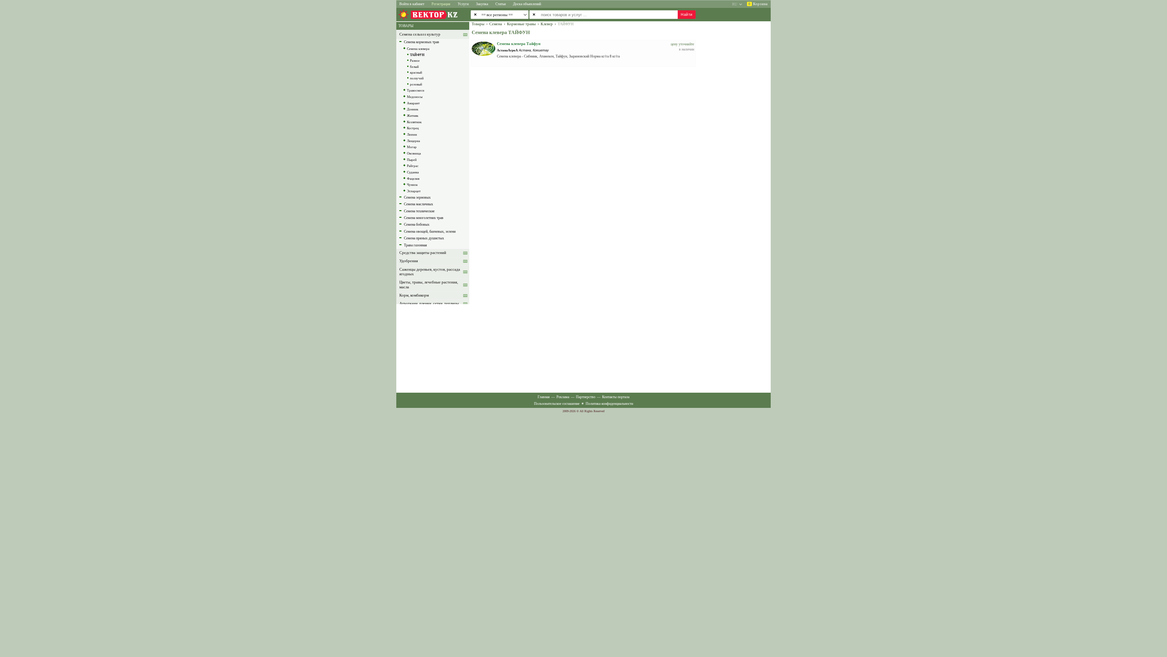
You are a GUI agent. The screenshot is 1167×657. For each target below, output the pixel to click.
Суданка (413, 172)
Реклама (562, 397)
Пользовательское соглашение (557, 403)
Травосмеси (415, 90)
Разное (415, 60)
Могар (412, 147)
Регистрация (441, 4)
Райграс (412, 166)
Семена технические (419, 211)
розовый (416, 84)
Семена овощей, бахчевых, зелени (430, 231)
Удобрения (408, 261)
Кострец (413, 128)
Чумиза (412, 184)
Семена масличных (418, 204)
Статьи (500, 4)
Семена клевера (418, 48)
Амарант (413, 103)
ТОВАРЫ (405, 26)
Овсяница (414, 153)
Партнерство (585, 397)
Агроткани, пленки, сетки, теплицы (429, 303)
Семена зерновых (417, 197)
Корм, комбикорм (414, 295)
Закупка (482, 4)
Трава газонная (415, 245)
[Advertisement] (737, 113)
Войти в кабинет (411, 4)
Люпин (412, 134)
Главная (544, 397)
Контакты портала (615, 397)
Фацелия (413, 178)
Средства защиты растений (422, 253)
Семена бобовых (416, 224)
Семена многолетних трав (423, 218)
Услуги (463, 4)
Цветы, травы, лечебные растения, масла (428, 284)
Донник (412, 109)
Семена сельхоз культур (419, 34)
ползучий (417, 78)
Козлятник (414, 122)
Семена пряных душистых (424, 238)
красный (416, 72)
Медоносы (414, 97)
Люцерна (413, 141)
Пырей (412, 160)
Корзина (758, 4)
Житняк (412, 115)
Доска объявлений (527, 4)
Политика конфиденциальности (609, 403)
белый (414, 66)
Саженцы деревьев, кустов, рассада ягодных (429, 271)
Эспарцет (414, 191)
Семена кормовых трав (421, 42)
